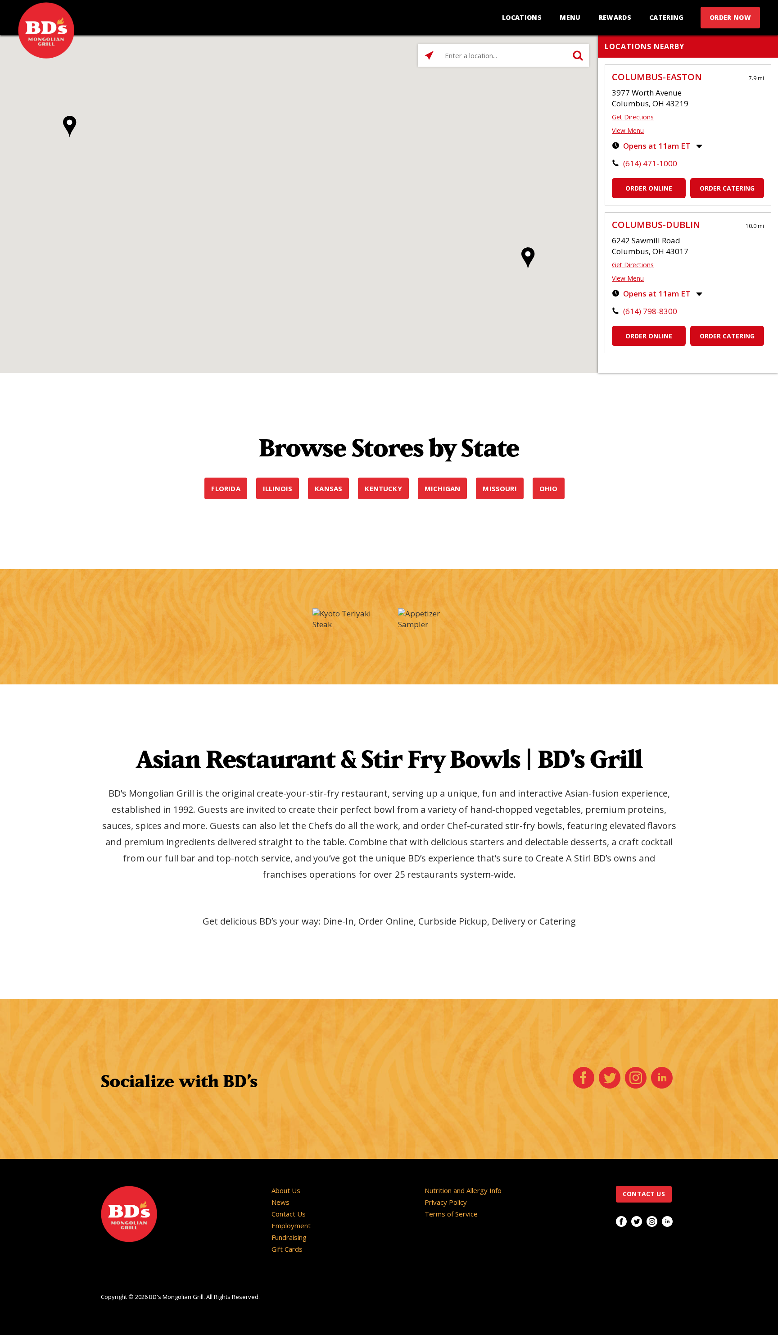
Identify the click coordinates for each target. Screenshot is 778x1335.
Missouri (500, 488)
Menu (570, 17)
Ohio (548, 488)
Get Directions (633, 117)
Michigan (443, 488)
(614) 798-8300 (650, 311)
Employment (291, 1225)
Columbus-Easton (657, 77)
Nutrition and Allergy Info (463, 1190)
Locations (522, 17)
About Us (285, 1190)
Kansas (328, 488)
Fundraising (289, 1237)
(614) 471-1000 (650, 163)
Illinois (278, 488)
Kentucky (383, 488)
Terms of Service (451, 1213)
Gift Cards (287, 1248)
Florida (225, 488)
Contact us (644, 1193)
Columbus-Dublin (656, 225)
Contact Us (288, 1213)
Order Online (648, 188)
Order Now (730, 17)
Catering (666, 17)
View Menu (628, 130)
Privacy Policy (446, 1202)
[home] (46, 30)
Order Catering (727, 188)
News (280, 1202)
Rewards (615, 17)
